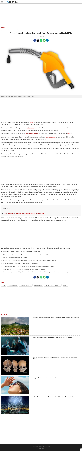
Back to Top (41, 448)
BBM (31, 122)
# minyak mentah (12, 285)
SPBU (69, 133)
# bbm (3, 285)
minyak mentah (51, 137)
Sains (3, 27)
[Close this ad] (81, 449)
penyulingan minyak (32, 133)
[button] (2, 1)
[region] (41, 15)
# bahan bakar (38, 285)
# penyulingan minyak (26, 285)
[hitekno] (12, 2)
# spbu (65, 285)
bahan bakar (31, 128)
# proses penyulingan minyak (53, 285)
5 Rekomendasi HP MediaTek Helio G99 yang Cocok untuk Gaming (24, 213)
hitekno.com (38, 446)
